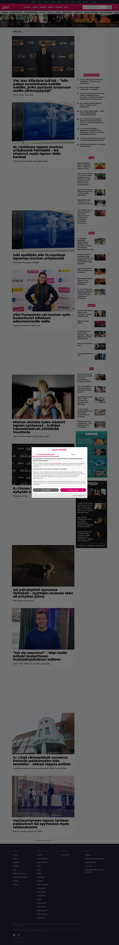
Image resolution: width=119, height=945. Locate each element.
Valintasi (73, 454)
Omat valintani (45, 490)
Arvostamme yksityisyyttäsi (45, 454)
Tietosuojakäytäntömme (79, 495)
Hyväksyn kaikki (73, 490)
